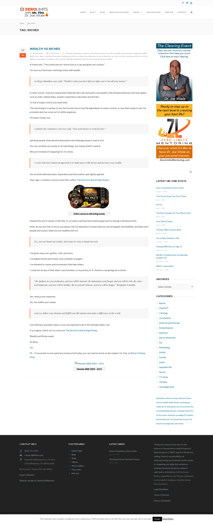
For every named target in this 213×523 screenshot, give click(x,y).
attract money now (101, 53)
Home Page (77, 450)
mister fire (137, 56)
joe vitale (80, 56)
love (116, 56)
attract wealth (115, 53)
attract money (88, 53)
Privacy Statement (162, 500)
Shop (102, 12)
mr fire (145, 56)
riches (56, 59)
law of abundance (91, 56)
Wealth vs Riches (45, 49)
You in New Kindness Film (167, 238)
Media (136, 12)
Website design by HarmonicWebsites (37, 480)
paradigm (41, 59)
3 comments (54, 53)
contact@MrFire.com (33, 455)
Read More (167, 519)
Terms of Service (161, 495)
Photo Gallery (78, 466)
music (164, 415)
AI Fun (159, 204)
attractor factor (127, 53)
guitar (59, 56)
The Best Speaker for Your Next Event (173, 213)
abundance (78, 53)
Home (83, 12)
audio (171, 402)
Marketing (164, 411)
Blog (92, 12)
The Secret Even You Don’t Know (171, 196)
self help (69, 59)
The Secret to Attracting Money (81, 330)
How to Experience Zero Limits (170, 188)
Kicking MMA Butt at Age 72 (169, 246)
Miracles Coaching (119, 12)
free (54, 56)
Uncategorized (168, 423)
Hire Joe (169, 12)
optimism (33, 59)
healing (64, 56)
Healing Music (154, 12)
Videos (75, 462)
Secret (62, 59)
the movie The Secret (97, 59)
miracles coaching (126, 56)
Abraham (69, 53)
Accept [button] (157, 519)
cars (37, 56)
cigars (41, 56)
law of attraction (105, 56)
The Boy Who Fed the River (168, 230)
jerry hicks (72, 56)
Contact (182, 12)
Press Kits (76, 469)
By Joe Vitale (38, 53)
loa (113, 56)
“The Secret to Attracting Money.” (93, 179)
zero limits (179, 423)
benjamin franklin (140, 53)
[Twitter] (187, 3)
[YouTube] (191, 3)
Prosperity (50, 59)
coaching (48, 56)
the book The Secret (81, 59)
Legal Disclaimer (161, 489)
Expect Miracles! (27, 475)
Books (32, 56)
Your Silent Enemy (164, 221)
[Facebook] (183, 3)
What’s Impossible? (165, 266)
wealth (109, 59)
